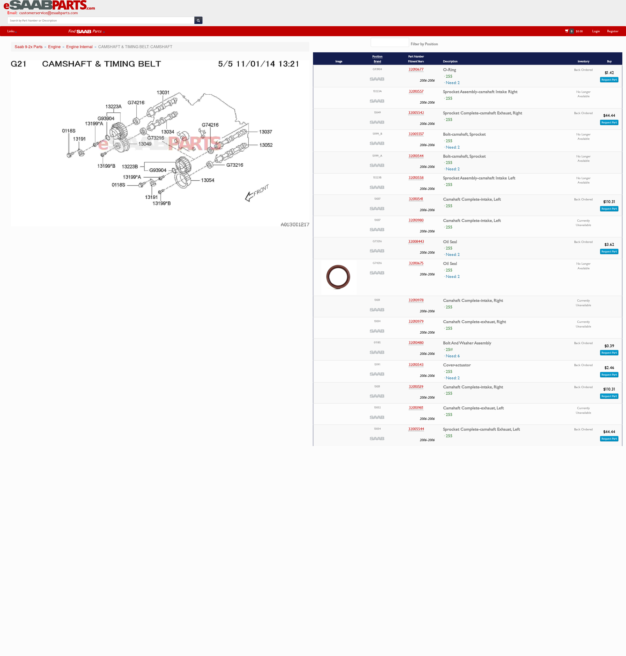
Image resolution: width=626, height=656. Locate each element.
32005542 (416, 112)
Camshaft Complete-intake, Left (472, 199)
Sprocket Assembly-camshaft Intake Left (479, 178)
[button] (87, 31)
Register (613, 30)
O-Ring (449, 69)
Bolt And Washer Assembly (467, 343)
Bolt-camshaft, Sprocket (464, 134)
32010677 (416, 69)
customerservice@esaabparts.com (48, 13)
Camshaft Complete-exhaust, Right (474, 321)
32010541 (416, 198)
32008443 (416, 241)
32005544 (416, 428)
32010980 (416, 220)
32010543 (416, 364)
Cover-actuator (457, 365)
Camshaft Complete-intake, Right (473, 300)
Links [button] (10, 30)
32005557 (416, 133)
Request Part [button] (609, 79)
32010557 (416, 91)
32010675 (416, 263)
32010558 (416, 177)
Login (596, 30)
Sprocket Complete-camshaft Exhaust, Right (482, 113)
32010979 (416, 321)
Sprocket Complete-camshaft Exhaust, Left (481, 429)
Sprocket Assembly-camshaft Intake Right (480, 91)
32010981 (416, 407)
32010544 (416, 155)
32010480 (416, 342)
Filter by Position (424, 43)
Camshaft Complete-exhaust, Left (473, 408)
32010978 (416, 300)
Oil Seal (450, 242)
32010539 (416, 386)
